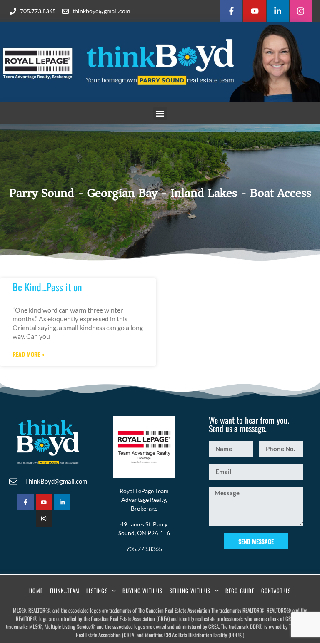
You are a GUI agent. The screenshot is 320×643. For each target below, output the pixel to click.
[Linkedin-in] (278, 11)
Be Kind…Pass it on (47, 286)
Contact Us (276, 590)
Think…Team (65, 590)
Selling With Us (190, 590)
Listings (97, 590)
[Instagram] (301, 11)
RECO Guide (240, 590)
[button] (160, 113)
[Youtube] (254, 11)
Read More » (28, 354)
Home (36, 590)
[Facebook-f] (231, 11)
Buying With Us (142, 590)
